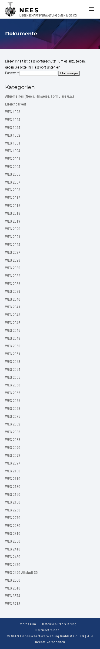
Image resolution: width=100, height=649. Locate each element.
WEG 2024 (12, 245)
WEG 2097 (12, 463)
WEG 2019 (12, 221)
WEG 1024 (12, 120)
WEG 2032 (12, 276)
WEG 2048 (12, 338)
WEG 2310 (12, 533)
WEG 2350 (12, 541)
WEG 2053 (12, 361)
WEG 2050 (12, 346)
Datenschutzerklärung (59, 624)
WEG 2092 (12, 455)
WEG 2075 (12, 416)
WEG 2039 (12, 291)
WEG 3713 (12, 604)
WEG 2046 (12, 330)
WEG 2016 (12, 206)
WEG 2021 (12, 237)
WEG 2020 (12, 229)
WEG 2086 (12, 432)
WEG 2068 (12, 408)
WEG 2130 (12, 486)
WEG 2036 (12, 284)
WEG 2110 (12, 479)
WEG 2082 (12, 424)
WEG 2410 (12, 549)
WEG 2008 (12, 190)
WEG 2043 (12, 315)
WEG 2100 (12, 471)
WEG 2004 (12, 167)
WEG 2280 (12, 526)
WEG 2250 (12, 510)
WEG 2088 (12, 440)
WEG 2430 (12, 557)
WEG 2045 (12, 323)
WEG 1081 (12, 143)
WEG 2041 (12, 307)
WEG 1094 (12, 151)
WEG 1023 (12, 112)
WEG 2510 (12, 588)
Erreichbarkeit (15, 104)
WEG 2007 (12, 182)
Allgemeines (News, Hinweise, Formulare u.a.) (39, 96)
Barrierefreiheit (47, 630)
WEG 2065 (12, 393)
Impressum (27, 624)
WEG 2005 (12, 174)
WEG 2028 (12, 260)
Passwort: (12, 73)
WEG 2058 (12, 385)
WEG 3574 (12, 596)
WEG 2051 (12, 354)
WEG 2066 (12, 401)
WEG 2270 (12, 518)
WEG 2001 (12, 159)
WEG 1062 (12, 135)
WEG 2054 (12, 369)
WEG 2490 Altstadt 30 (21, 572)
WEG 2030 (12, 268)
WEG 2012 (12, 198)
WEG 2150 (12, 494)
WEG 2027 (12, 252)
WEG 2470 (12, 565)
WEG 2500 (12, 580)
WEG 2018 (12, 213)
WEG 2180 (12, 502)
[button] (91, 12)
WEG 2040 (12, 299)
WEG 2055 (12, 377)
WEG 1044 (12, 127)
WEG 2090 (12, 447)
